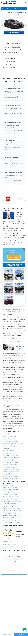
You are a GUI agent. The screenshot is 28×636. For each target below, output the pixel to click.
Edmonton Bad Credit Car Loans (11, 496)
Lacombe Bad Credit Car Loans (11, 505)
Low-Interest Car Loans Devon (10, 455)
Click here (7, 96)
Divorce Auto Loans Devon (9, 448)
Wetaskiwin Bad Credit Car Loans (11, 522)
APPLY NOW (14, 257)
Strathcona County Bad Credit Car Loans (13, 520)
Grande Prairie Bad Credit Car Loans (12, 501)
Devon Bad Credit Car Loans (10, 494)
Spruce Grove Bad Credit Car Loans (12, 517)
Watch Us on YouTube (8, 541)
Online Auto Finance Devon (10, 476)
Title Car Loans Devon (8, 439)
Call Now (21, 634)
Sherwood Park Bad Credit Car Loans (12, 515)
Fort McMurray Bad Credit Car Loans (12, 499)
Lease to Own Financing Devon (11, 453)
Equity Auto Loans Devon (9, 450)
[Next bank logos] (24, 198)
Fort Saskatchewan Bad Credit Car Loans (13, 498)
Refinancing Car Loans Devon (10, 462)
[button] (25, 630)
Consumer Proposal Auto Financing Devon (14, 443)
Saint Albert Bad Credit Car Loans (11, 513)
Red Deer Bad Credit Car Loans (11, 512)
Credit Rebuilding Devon (9, 445)
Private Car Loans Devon (9, 460)
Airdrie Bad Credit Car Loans (10, 485)
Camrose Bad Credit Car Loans (10, 491)
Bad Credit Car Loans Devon (10, 436)
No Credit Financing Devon (10, 459)
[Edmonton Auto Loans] (9, 2)
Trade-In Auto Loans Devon (10, 467)
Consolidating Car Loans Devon (11, 473)
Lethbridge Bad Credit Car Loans (11, 508)
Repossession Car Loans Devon (11, 464)
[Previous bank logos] (3, 198)
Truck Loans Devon (8, 466)
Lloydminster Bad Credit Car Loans (12, 510)
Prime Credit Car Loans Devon (10, 478)
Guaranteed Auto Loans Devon (11, 469)
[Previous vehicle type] (2, 25)
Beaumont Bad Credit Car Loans (11, 489)
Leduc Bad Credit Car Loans (10, 506)
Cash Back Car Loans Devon (10, 441)
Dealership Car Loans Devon (10, 446)
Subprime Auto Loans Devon (10, 474)
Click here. (11, 244)
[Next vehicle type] (25, 25)
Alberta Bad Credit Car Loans (10, 487)
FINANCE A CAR (14, 32)
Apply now (7, 634)
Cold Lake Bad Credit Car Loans (11, 492)
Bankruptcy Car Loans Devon (10, 438)
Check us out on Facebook (10, 544)
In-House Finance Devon (9, 452)
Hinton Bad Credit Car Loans (10, 503)
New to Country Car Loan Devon (11, 457)
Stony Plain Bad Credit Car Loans (11, 519)
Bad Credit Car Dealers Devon (10, 471)
